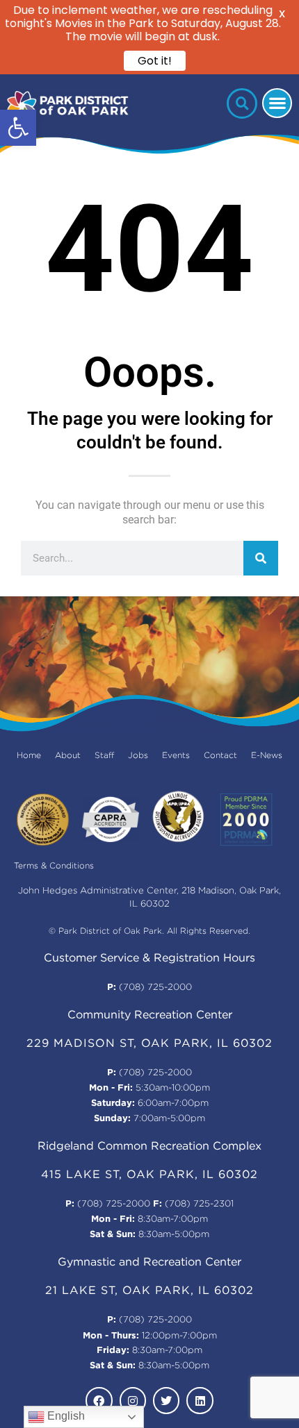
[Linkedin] (199, 1400)
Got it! (155, 61)
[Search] (260, 558)
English (65, 1416)
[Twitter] (166, 1400)
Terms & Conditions (54, 866)
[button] (18, 128)
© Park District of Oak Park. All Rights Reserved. (149, 931)
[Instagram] (133, 1400)
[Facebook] (99, 1400)
